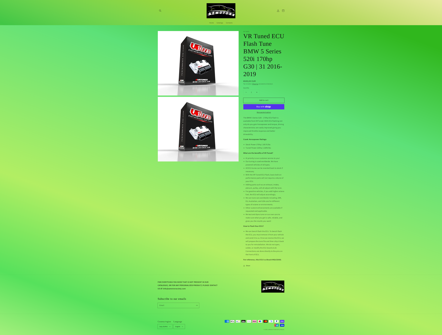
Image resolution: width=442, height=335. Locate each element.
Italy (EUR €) (164, 327)
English (177, 327)
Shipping (255, 84)
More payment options (264, 112)
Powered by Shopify (278, 329)
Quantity (246, 88)
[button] (160, 10)
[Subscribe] (196, 305)
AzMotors (270, 329)
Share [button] (248, 266)
